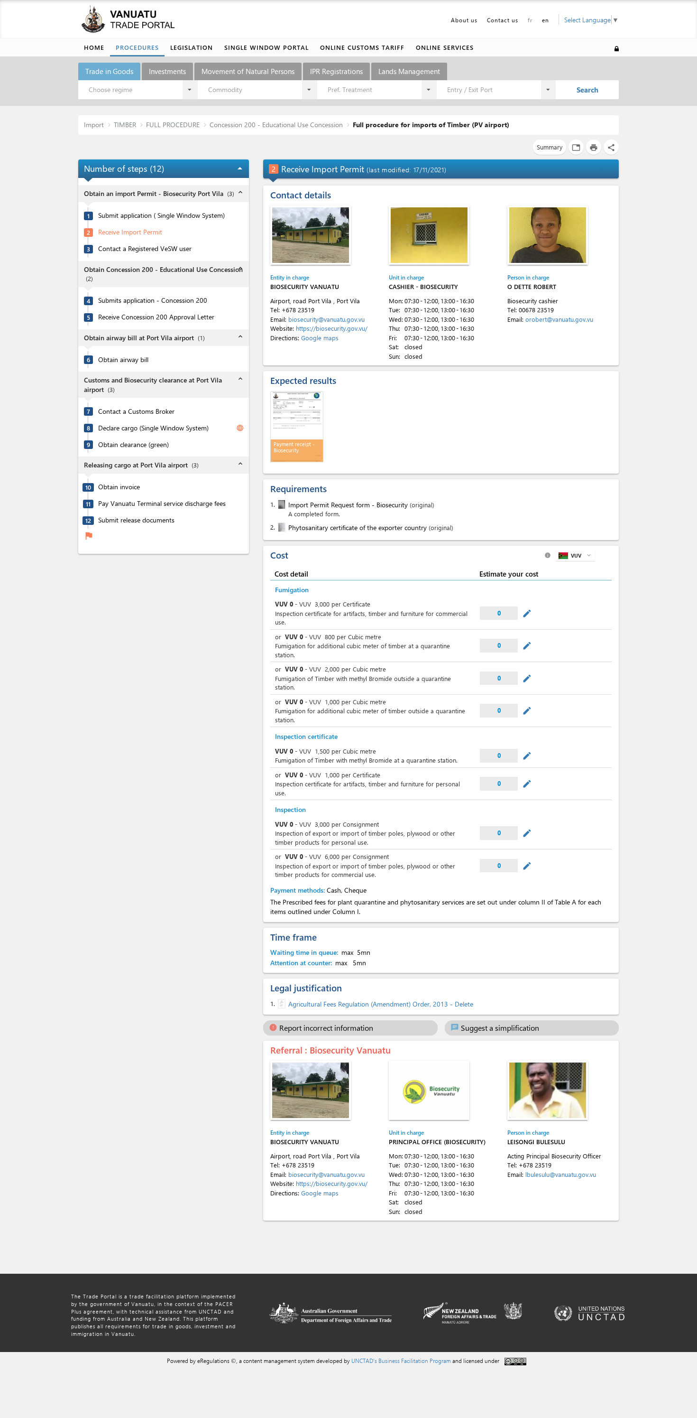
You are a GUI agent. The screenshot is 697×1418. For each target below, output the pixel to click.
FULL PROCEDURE (173, 124)
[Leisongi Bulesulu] (547, 1090)
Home (94, 47)
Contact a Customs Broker (136, 411)
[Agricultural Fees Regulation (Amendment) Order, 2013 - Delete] (280, 1003)
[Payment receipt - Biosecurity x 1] (296, 426)
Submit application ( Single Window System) (161, 215)
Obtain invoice (119, 487)
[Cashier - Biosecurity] (429, 235)
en (545, 20)
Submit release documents (136, 520)
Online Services (445, 47)
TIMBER (125, 124)
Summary (549, 147)
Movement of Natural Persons (248, 71)
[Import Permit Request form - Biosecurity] (280, 504)
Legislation (191, 47)
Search (587, 89)
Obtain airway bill (123, 359)
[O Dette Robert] (547, 235)
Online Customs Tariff (362, 47)
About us (464, 20)
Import (94, 124)
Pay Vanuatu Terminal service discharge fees (162, 503)
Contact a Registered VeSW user (145, 248)
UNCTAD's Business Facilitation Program (401, 1360)
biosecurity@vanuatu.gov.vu (326, 319)
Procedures (137, 47)
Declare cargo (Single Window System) (153, 428)
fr (530, 20)
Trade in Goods (109, 71)
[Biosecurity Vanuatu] (310, 235)
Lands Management (409, 71)
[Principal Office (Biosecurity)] (429, 1090)
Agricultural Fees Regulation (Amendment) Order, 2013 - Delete (380, 1003)
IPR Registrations (336, 71)
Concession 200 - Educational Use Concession (276, 124)
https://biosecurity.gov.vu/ (331, 328)
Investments (167, 71)
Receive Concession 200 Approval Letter (156, 317)
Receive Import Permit (130, 232)
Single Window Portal (266, 47)
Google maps (320, 338)
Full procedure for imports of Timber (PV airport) (431, 124)
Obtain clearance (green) (133, 444)
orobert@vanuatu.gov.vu (559, 319)
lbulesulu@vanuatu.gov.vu (560, 1174)
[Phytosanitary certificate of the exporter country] (280, 527)
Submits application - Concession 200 (152, 300)
